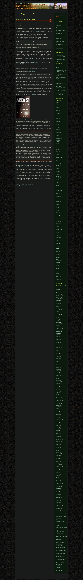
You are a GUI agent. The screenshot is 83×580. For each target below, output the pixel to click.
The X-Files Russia (59, 564)
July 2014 (57, 245)
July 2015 (57, 231)
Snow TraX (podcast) (59, 533)
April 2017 (57, 209)
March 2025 (58, 129)
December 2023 (58, 152)
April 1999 (57, 431)
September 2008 (59, 348)
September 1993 (59, 508)
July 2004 (57, 364)
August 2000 (58, 406)
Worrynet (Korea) (59, 568)
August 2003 (58, 369)
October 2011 (58, 314)
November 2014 (58, 240)
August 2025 (58, 121)
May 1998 (57, 449)
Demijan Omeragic (59, 83)
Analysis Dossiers (59, 28)
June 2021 (57, 173)
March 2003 (58, 370)
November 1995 (58, 485)
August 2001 (58, 388)
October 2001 (58, 386)
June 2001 (57, 391)
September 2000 (59, 405)
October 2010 (58, 330)
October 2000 (58, 403)
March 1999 (58, 433)
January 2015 (58, 237)
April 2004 (57, 366)
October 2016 (58, 215)
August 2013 (58, 262)
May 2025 (57, 126)
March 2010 (58, 336)
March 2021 (58, 174)
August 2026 (58, 102)
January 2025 (58, 132)
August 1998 (58, 444)
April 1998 (57, 450)
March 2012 (58, 306)
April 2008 (57, 355)
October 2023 (58, 155)
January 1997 (58, 464)
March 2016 (58, 220)
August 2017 (58, 202)
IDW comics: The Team (60, 55)
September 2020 (59, 177)
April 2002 (57, 378)
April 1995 (57, 492)
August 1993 (58, 510)
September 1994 (59, 499)
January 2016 (58, 223)
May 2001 (57, 392)
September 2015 (59, 229)
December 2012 (58, 267)
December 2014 (58, 238)
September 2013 (59, 260)
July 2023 (57, 159)
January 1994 (58, 502)
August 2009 (58, 339)
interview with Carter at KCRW (31, 58)
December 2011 (58, 268)
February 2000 (58, 416)
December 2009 (58, 273)
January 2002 (58, 383)
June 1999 (57, 428)
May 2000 (57, 411)
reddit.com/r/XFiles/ (59, 570)
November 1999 (58, 420)
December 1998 (58, 438)
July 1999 (57, 427)
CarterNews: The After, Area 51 (26, 19)
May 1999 (57, 430)
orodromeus (58, 86)
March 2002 (58, 380)
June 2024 (57, 143)
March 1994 (58, 500)
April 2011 (57, 320)
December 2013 (58, 256)
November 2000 (58, 402)
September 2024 (59, 138)
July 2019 (57, 184)
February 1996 (58, 480)
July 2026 (57, 104)
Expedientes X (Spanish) (60, 548)
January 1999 (58, 436)
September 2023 (59, 157)
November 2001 (58, 384)
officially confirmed (38, 31)
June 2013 (57, 265)
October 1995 (58, 486)
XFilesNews (58, 519)
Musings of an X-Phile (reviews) (61, 527)
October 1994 (58, 497)
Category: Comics (59, 61)
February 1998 (58, 453)
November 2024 (58, 135)
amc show (20, 184)
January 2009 (58, 344)
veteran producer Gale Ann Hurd (25, 165)
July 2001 (57, 389)
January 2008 (58, 358)
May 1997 (57, 458)
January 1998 (58, 455)
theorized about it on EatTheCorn (36, 70)
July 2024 (57, 141)
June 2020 (57, 179)
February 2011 (58, 323)
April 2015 (57, 234)
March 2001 (58, 395)
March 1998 (58, 452)
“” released (45, 62)
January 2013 (58, 294)
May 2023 (57, 160)
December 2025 (58, 115)
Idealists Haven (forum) (60, 521)
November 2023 (58, 154)
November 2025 (58, 116)
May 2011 (57, 270)
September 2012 (59, 298)
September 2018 (59, 190)
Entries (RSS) (41, 576)
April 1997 (57, 460)
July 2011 (57, 317)
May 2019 (57, 185)
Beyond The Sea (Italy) (60, 562)
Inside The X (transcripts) (60, 542)
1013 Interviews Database (60, 30)
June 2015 (57, 232)
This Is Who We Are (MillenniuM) (61, 536)
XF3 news (57, 50)
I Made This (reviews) (59, 525)
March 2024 (58, 148)
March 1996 (58, 478)
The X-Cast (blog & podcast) (61, 516)
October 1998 (58, 441)
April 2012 (57, 305)
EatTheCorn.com (22, 4)
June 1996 (57, 474)
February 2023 (58, 163)
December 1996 (58, 466)
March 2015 (58, 235)
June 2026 (57, 105)
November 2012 (58, 295)
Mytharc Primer (58, 25)
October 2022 (58, 166)
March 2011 (58, 322)
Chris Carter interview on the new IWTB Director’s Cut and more (61, 71)
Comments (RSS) (48, 576)
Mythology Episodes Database (61, 27)
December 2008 (58, 274)
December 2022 (58, 165)
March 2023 (58, 162)
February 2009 (58, 342)
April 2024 (57, 146)
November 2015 (58, 226)
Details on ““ (20, 63)
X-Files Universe (59, 518)
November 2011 (20, 166)
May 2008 (57, 353)
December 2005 (58, 279)
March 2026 (58, 110)
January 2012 (58, 309)
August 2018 (58, 191)
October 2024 (58, 137)
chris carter (27, 184)
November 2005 (58, 281)
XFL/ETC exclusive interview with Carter (33, 62)
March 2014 (58, 251)
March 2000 (58, 414)
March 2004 (58, 367)
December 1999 (58, 419)
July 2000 (57, 408)
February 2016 (58, 221)
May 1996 (57, 475)
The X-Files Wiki (58, 539)
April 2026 (57, 108)
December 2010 (58, 271)
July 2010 (57, 334)
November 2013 (58, 257)
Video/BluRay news (59, 48)
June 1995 (57, 489)
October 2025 (58, 118)
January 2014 (58, 254)
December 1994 (58, 496)
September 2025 (59, 119)
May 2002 (57, 377)
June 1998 (57, 447)
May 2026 (57, 107)
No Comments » (25, 185)
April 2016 (57, 218)
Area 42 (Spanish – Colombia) (61, 550)
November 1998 (58, 439)
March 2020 (58, 180)
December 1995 (58, 483)
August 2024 (58, 140)
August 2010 (58, 333)
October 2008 (58, 347)
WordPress (36, 576)
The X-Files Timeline (59, 544)
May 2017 (57, 207)
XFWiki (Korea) (58, 567)
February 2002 (58, 381)
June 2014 (57, 246)
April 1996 (57, 477)
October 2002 (58, 372)
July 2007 (57, 361)
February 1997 (58, 463)
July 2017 (57, 204)
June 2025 (57, 124)
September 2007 (59, 359)
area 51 (23, 184)
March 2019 (58, 187)
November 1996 (58, 467)
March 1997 (58, 461)
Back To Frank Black (59, 537)
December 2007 (58, 276)
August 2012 (58, 300)
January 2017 (58, 212)
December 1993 (58, 503)
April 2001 (57, 394)
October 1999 (58, 422)
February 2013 (58, 292)
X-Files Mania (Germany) (60, 559)
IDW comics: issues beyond (60, 59)
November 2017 (58, 199)
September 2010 (59, 331)
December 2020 (58, 176)
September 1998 (59, 442)
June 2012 (57, 303)
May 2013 (57, 289)
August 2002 (58, 375)
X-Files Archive (58, 541)
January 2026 (58, 113)
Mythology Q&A (58, 38)
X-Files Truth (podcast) (60, 531)
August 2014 (58, 243)
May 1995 (57, 491)
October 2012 (58, 297)
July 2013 (57, 263)
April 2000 (57, 413)
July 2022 (57, 168)
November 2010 (58, 328)
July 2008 (57, 350)
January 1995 (58, 494)
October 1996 (58, 469)
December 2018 (58, 188)
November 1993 (58, 505)
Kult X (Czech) (58, 565)
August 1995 (58, 488)
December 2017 (58, 198)
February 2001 (58, 397)
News (20, 185)
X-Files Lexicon (58, 515)
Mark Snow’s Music (59, 44)
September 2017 (59, 201)
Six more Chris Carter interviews (61, 68)
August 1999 (58, 425)
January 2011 (58, 325)
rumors (17, 30)
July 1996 (57, 472)
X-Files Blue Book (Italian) (60, 561)
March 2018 (58, 193)
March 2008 (58, 356)
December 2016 (58, 213)
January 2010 (58, 337)
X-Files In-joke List (59, 545)
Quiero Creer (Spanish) (60, 552)
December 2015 (58, 224)
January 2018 (58, 196)
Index (57, 24)
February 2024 (58, 149)
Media (57, 31)
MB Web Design (60, 576)
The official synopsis (31, 71)
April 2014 (57, 249)
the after (31, 184)
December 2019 (58, 182)
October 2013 (58, 259)
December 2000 (58, 400)
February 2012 (58, 308)
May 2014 (57, 248)
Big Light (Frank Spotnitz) (60, 547)
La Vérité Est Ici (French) (60, 556)
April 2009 (57, 341)
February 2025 (58, 130)
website (30, 127)
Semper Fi (57, 534)
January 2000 (58, 417)
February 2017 (58, 210)
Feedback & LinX (59, 33)
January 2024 (58, 151)
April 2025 (57, 127)
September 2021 (59, 171)
